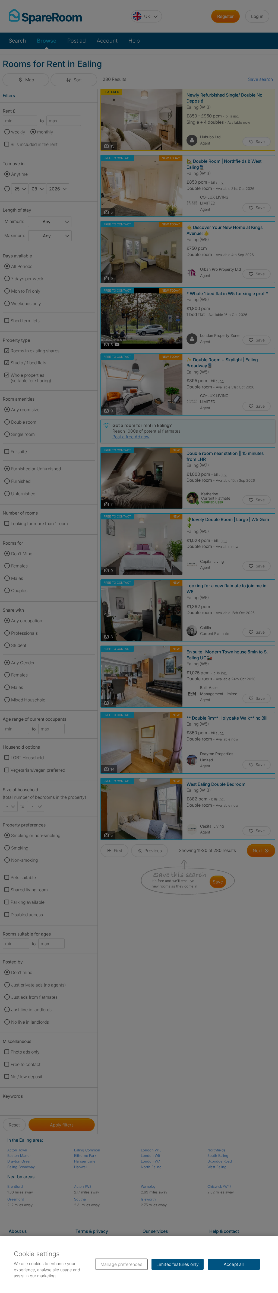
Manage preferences (121, 1264)
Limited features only (177, 1264)
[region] (139, 1264)
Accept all (234, 1264)
